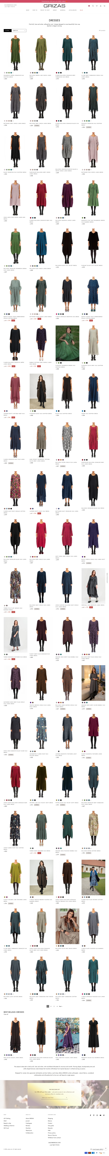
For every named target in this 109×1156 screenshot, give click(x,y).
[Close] (75, 567)
